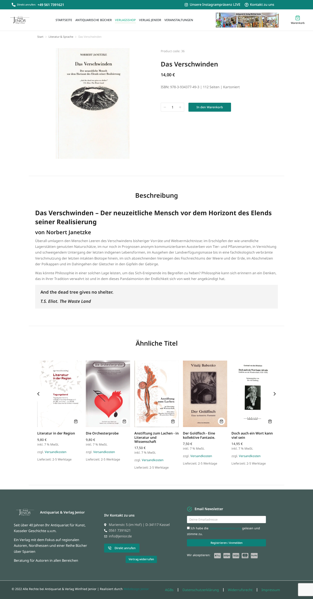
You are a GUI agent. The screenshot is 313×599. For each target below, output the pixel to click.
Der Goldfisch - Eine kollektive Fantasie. (199, 435)
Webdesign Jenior (136, 589)
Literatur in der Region (56, 433)
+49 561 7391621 (50, 4)
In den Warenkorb (210, 107)
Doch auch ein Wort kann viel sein (252, 435)
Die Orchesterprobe (102, 433)
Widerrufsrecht (240, 589)
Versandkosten (55, 452)
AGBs (169, 589)
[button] (38, 393)
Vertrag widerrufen (141, 559)
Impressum (270, 589)
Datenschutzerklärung (225, 528)
